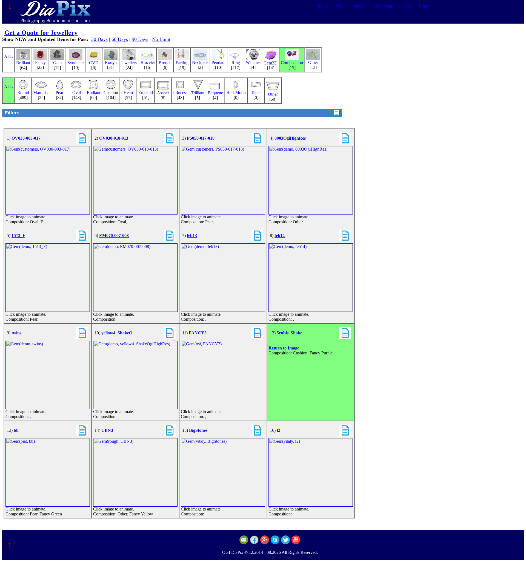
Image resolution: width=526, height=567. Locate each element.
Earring (182, 62)
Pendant (218, 62)
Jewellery (129, 62)
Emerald (145, 92)
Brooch (165, 62)
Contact (405, 5)
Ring (235, 62)
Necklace (200, 62)
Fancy (40, 62)
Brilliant (23, 62)
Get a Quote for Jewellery (41, 32)
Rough (111, 62)
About (340, 5)
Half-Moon (236, 92)
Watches (253, 62)
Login (424, 5)
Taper (256, 92)
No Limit (161, 39)
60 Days (120, 39)
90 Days (140, 39)
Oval (76, 92)
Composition (292, 62)
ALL (8, 56)
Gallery (359, 5)
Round (23, 92)
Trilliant (197, 93)
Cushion (111, 92)
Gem (57, 62)
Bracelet (148, 62)
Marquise (41, 92)
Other (313, 62)
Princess (180, 92)
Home (322, 5)
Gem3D (271, 63)
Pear (59, 92)
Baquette (215, 93)
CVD (94, 62)
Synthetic (75, 62)
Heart (128, 92)
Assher (163, 93)
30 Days (99, 39)
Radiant (93, 92)
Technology (383, 5)
